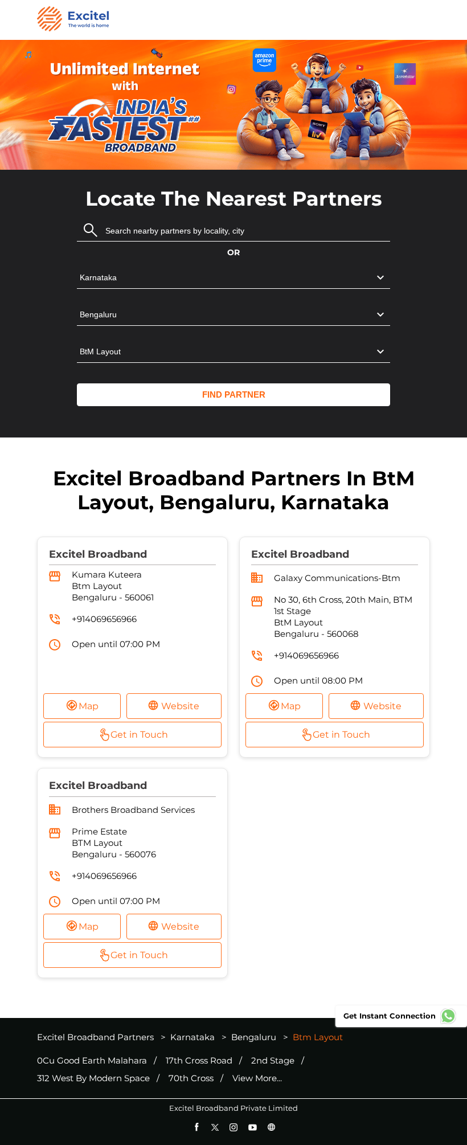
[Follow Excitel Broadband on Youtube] (252, 1127)
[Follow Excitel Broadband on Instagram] (233, 1127)
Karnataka (192, 1037)
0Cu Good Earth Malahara (92, 1061)
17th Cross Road (199, 1061)
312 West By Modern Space (93, 1078)
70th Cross (191, 1078)
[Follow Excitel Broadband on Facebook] (196, 1127)
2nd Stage (272, 1061)
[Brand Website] (271, 1127)
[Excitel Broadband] (73, 20)
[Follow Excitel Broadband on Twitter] (215, 1127)
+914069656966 (104, 619)
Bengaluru (253, 1037)
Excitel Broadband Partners (96, 1037)
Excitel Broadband (98, 554)
